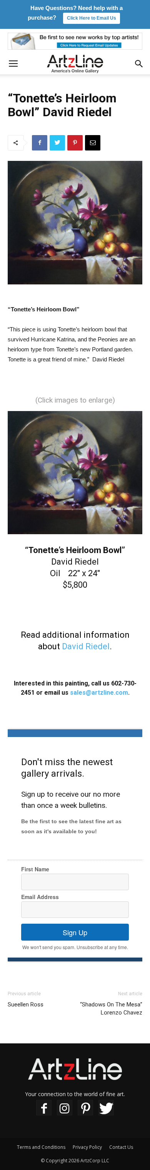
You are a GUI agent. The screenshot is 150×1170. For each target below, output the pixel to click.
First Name (35, 869)
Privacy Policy (87, 1147)
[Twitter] (106, 1108)
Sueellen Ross (25, 1004)
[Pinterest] (85, 1108)
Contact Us (121, 1147)
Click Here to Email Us (91, 18)
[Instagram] (64, 1108)
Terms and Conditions (41, 1147)
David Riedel (86, 646)
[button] (139, 63)
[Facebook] (44, 1108)
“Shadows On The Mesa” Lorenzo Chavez (111, 1008)
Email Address (40, 897)
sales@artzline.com (99, 692)
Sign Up (75, 932)
